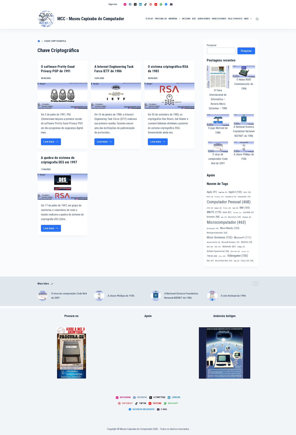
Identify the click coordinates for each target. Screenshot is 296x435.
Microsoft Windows (230, 242)
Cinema (219, 197)
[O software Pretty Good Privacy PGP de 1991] (63, 96)
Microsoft (242, 237)
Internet (213, 216)
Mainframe (246, 217)
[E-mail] (171, 4)
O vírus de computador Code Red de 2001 (218, 159)
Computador (244, 197)
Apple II (235, 192)
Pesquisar (212, 45)
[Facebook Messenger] (166, 4)
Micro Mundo (229, 228)
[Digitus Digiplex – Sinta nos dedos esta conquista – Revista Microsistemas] (224, 353)
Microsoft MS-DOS (213, 242)
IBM (245, 207)
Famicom (217, 208)
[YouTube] (156, 4)
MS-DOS (246, 242)
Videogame (237, 255)
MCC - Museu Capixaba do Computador (90, 18)
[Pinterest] (150, 4)
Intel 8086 (237, 212)
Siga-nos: (112, 4)
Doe (194, 18)
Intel (227, 212)
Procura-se (161, 18)
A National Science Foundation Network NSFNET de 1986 (244, 131)
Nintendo (229, 246)
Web (210, 261)
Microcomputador (226, 222)
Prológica (241, 247)
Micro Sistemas (219, 237)
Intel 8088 (248, 212)
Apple (212, 192)
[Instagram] (125, 4)
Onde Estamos (219, 18)
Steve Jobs (235, 251)
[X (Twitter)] (135, 4)
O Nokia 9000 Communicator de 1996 (243, 84)
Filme (227, 208)
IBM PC (214, 212)
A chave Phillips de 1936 (121, 295)
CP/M (210, 208)
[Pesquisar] (257, 19)
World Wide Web (223, 261)
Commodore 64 (230, 197)
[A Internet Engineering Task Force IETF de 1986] (116, 96)
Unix (222, 256)
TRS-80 (212, 256)
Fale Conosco (235, 18)
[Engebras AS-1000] (71, 352)
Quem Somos (204, 18)
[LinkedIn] (140, 4)
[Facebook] (130, 4)
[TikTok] (145, 4)
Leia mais (52, 142)
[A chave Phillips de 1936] (99, 296)
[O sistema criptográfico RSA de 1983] (169, 96)
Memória (173, 18)
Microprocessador (217, 233)
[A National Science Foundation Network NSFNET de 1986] (156, 296)
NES (218, 247)
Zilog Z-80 (247, 260)
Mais (246, 18)
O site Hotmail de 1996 (233, 295)
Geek (235, 208)
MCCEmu (186, 18)
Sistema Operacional (218, 251)
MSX (210, 247)
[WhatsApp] (161, 4)
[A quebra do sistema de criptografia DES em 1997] (63, 187)
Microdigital (213, 228)
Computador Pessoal (229, 202)
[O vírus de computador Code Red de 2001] (43, 296)
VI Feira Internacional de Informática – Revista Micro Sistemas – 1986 (218, 99)
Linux (223, 217)
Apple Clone (223, 192)
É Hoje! (149, 18)
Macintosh (234, 217)
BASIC (210, 197)
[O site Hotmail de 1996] (212, 296)
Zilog (236, 261)
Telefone (245, 251)
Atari (247, 192)
